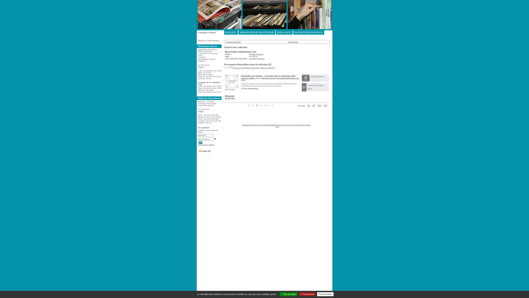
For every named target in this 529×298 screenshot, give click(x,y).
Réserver (229, 96)
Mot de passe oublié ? (206, 145)
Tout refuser (308, 294)
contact (200, 67)
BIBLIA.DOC (284, 32)
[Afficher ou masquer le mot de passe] (215, 139)
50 (314, 106)
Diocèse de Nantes (303, 125)
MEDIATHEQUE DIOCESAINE (257, 32)
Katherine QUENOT (248, 78)
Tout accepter (289, 294)
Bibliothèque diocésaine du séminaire (256, 125)
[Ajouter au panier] (306, 78)
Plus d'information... (251, 89)
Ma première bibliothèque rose (288, 78)
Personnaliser (325, 294)
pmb (277, 127)
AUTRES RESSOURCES (309, 32)
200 (325, 106)
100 (319, 106)
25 (309, 106)
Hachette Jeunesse (256, 54)
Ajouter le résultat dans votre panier (246, 68)
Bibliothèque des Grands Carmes (283, 125)
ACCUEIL (231, 32)
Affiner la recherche (267, 68)
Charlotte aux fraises (256, 59)
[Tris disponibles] (231, 68)
